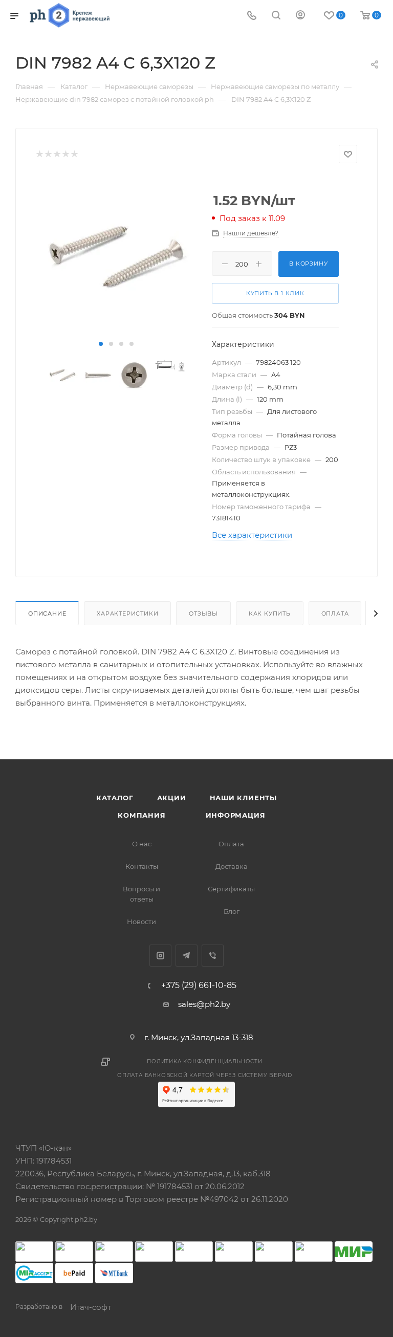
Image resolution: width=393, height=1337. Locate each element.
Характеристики (127, 613)
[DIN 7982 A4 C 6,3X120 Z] (116, 256)
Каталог (115, 798)
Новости (141, 921)
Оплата (335, 613)
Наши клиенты (243, 798)
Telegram (187, 956)
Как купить (270, 613)
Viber (213, 956)
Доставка (231, 866)
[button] (101, 343)
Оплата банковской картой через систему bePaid (204, 1075)
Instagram (160, 956)
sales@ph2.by (204, 1004)
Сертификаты (231, 889)
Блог (231, 911)
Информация (236, 815)
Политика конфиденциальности (205, 1061)
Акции (171, 798)
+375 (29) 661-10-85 (198, 985)
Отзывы (203, 613)
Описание (47, 613)
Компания (141, 815)
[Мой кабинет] (300, 16)
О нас (141, 844)
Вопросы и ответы (141, 894)
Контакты (141, 866)
